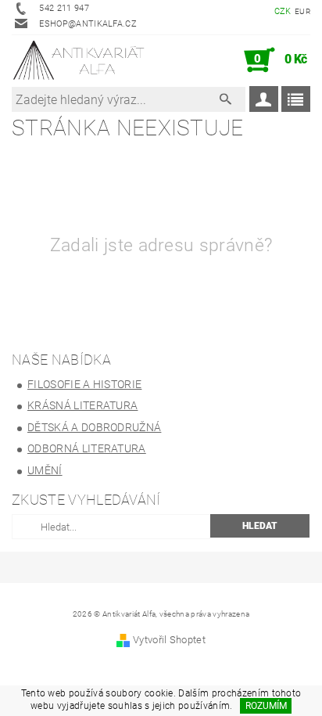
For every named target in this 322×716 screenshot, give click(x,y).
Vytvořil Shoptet (169, 640)
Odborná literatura (86, 448)
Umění (45, 470)
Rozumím (266, 705)
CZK (283, 11)
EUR (302, 11)
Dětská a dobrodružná (94, 427)
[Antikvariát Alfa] (79, 60)
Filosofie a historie (84, 384)
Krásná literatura (82, 405)
